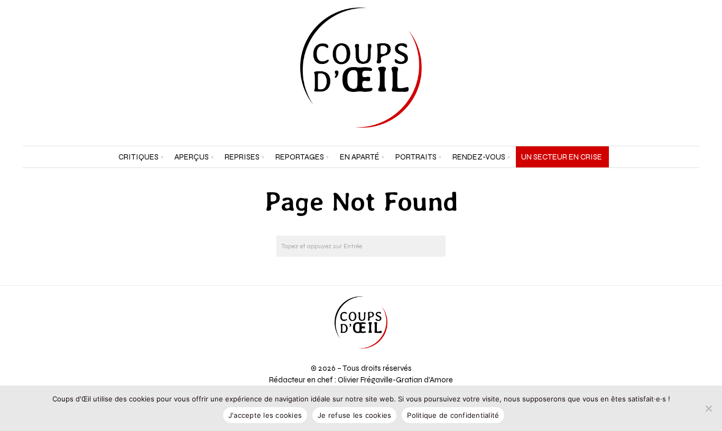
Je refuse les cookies (354, 415)
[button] (435, 246)
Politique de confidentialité (453, 415)
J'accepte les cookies (265, 415)
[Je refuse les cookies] (709, 408)
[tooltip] (664, 67)
